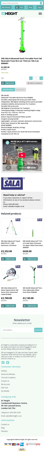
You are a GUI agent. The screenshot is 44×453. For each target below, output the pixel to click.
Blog (2, 428)
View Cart (4, 388)
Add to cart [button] (10, 259)
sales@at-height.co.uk (16, 206)
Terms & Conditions (8, 377)
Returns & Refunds (8, 374)
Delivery (4, 371)
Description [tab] (20, 90)
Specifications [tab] (8, 90)
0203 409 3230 (13, 204)
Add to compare (36, 83)
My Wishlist (5, 391)
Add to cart (10, 83)
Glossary (4, 431)
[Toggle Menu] (40, 14)
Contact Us (5, 381)
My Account (5, 384)
